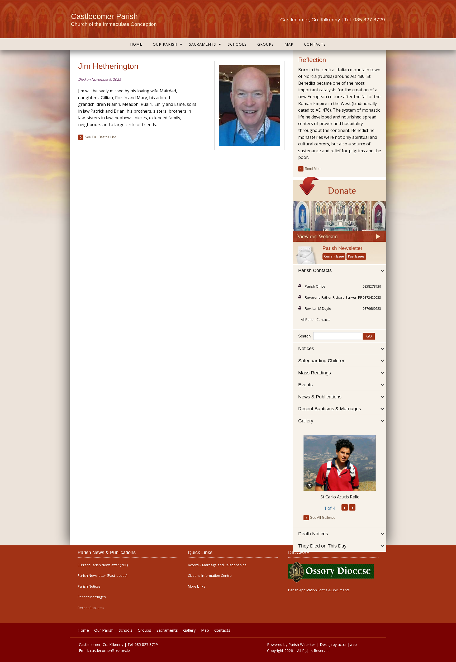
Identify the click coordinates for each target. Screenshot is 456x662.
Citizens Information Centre (210, 575)
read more (313, 169)
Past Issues (356, 256)
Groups (265, 44)
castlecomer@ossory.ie (110, 650)
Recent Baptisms (91, 607)
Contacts (315, 44)
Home (136, 44)
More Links (196, 586)
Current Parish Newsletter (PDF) (103, 565)
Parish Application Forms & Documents (319, 590)
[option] (339, 467)
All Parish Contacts (315, 319)
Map (288, 44)
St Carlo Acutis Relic (339, 497)
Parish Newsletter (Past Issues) (102, 575)
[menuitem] (136, 44)
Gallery (189, 630)
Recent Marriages (92, 597)
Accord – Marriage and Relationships (217, 565)
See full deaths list (100, 137)
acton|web (347, 644)
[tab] (339, 271)
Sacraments (202, 44)
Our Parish (165, 44)
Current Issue (334, 256)
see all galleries (322, 518)
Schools (237, 44)
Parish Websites (302, 644)
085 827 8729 (369, 19)
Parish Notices (89, 586)
